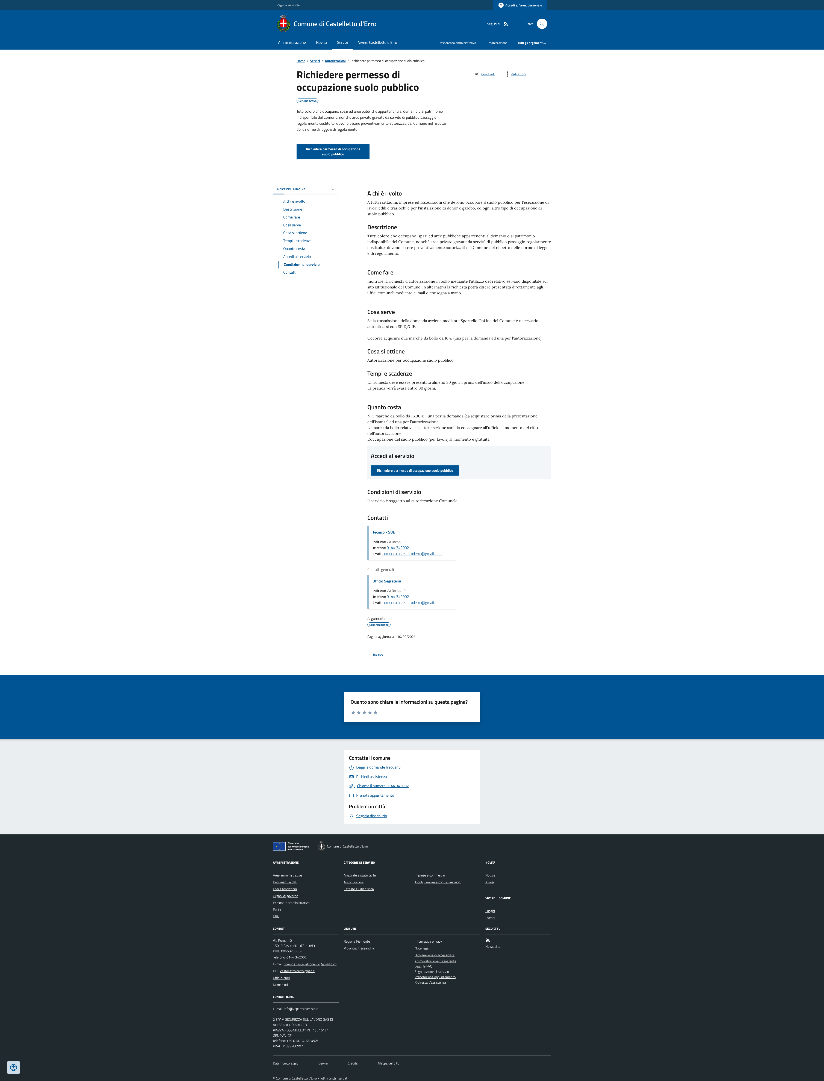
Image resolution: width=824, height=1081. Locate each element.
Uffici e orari (281, 977)
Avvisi (489, 882)
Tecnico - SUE (384, 532)
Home (301, 60)
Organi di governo (285, 895)
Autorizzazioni (335, 60)
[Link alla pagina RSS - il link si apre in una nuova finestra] (505, 24)
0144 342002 (398, 547)
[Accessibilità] (13, 1067)
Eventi (490, 917)
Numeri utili (281, 984)
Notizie (490, 875)
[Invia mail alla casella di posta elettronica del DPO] (301, 1008)
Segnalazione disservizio (432, 971)
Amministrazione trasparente (435, 961)
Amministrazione (292, 42)
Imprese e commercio (430, 875)
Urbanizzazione (496, 42)
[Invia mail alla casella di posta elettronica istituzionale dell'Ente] (310, 964)
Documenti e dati (285, 882)
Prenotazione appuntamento (435, 976)
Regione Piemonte (288, 5)
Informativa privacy (428, 941)
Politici (277, 909)
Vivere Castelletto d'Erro (377, 42)
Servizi (342, 42)
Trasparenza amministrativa (457, 42)
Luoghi (490, 910)
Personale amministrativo (291, 902)
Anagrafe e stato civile (360, 875)
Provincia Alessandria (359, 948)
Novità (321, 42)
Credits (353, 1063)
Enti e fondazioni (285, 888)
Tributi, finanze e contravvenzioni (438, 882)
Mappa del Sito (388, 1063)
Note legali (422, 948)
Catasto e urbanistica (359, 888)
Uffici (276, 916)
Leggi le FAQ (423, 966)
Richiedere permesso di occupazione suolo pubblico (333, 151)
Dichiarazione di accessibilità (434, 955)
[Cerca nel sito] (540, 24)
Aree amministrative (287, 875)
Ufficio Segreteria (387, 581)
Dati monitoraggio (285, 1063)
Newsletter (493, 946)
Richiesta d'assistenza (430, 982)
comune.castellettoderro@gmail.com (412, 553)
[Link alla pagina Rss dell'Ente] (488, 940)
